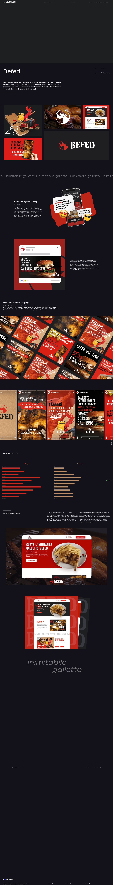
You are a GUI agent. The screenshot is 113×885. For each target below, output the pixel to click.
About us (99, 2)
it (71, 2)
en (74, 2)
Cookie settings (111, 442)
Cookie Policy (85, 883)
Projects (92, 2)
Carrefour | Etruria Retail (92, 767)
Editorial (106, 2)
